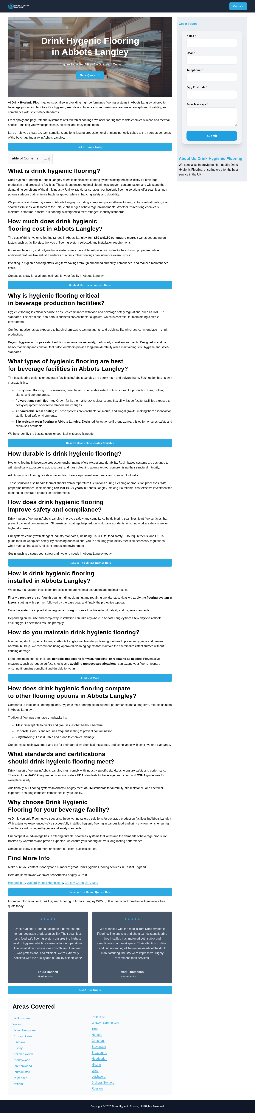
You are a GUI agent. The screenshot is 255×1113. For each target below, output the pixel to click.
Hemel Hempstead (50, 882)
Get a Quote (87, 75)
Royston (97, 1088)
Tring (95, 1028)
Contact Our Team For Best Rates (90, 284)
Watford (32, 882)
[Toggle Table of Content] (44, 159)
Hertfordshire (16, 882)
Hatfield (18, 1084)
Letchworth (99, 1076)
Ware (95, 1070)
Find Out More (90, 677)
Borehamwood (22, 1066)
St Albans (91, 882)
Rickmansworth (23, 1054)
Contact (238, 6)
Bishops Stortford (103, 1082)
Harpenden (20, 1078)
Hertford (97, 1034)
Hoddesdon (99, 1058)
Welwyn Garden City (105, 1022)
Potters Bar (99, 1016)
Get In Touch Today (90, 146)
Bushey (18, 1048)
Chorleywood (21, 1060)
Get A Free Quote (90, 989)
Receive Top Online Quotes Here (90, 562)
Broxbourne (99, 1052)
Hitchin (96, 1064)
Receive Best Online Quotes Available (90, 442)
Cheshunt (98, 1040)
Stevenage (99, 1046)
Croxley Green (74, 882)
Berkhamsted (21, 1072)
